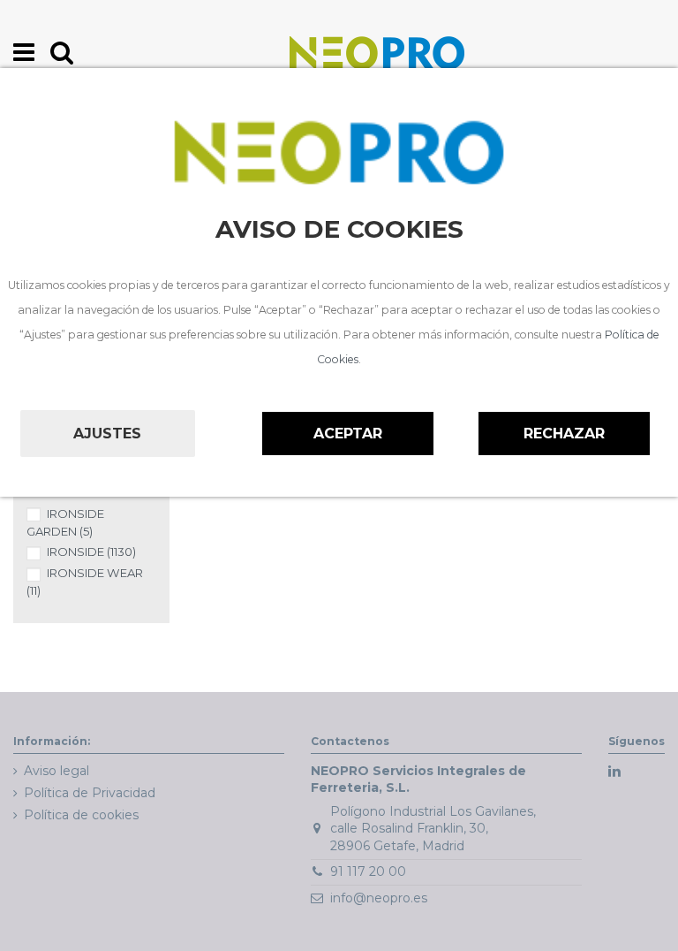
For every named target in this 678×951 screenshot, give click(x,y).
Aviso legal (56, 771)
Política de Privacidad (89, 793)
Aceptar (347, 433)
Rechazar (564, 433)
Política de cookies (81, 815)
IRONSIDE (91, 551)
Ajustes (107, 433)
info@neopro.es (378, 898)
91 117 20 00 (368, 871)
